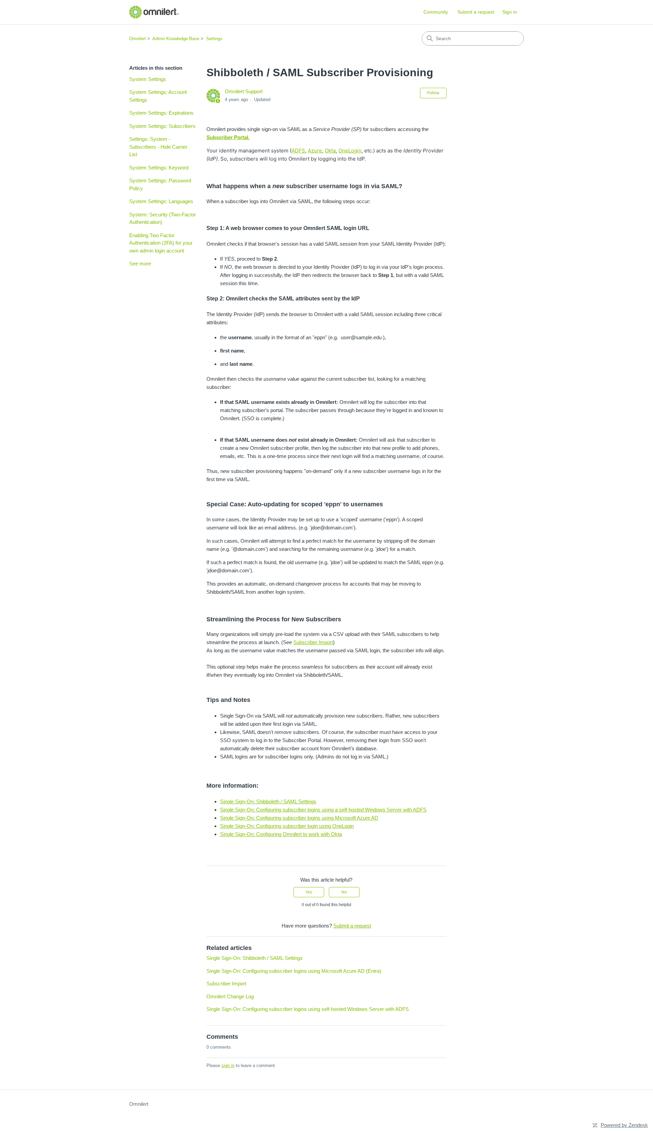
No (344, 892)
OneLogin (350, 150)
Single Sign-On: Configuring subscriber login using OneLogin (287, 826)
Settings (214, 38)
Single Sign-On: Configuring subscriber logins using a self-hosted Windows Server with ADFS (323, 810)
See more (140, 263)
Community (435, 12)
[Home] (154, 12)
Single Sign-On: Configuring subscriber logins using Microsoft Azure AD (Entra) (293, 971)
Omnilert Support (244, 91)
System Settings (147, 79)
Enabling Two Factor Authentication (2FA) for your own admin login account (160, 242)
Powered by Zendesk (624, 1125)
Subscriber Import (313, 642)
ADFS (298, 150)
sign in (227, 1065)
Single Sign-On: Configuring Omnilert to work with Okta (281, 834)
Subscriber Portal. (228, 137)
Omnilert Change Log (230, 996)
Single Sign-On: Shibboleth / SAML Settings (268, 801)
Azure (315, 150)
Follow (433, 93)
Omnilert (137, 38)
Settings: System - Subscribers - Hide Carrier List (158, 146)
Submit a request (475, 12)
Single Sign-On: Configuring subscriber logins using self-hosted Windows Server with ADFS (307, 1009)
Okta (330, 150)
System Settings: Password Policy (160, 184)
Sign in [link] (509, 12)
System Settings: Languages (161, 201)
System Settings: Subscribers (162, 126)
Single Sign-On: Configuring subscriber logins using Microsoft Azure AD (299, 818)
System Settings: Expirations (161, 113)
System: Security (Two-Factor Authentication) (162, 218)
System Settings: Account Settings (158, 96)
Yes (308, 892)
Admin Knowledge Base (175, 38)
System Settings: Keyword (158, 167)
